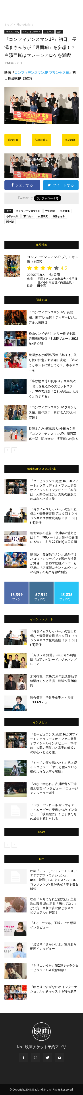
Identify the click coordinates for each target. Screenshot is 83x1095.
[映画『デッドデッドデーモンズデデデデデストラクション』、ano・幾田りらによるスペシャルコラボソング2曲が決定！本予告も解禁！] (15, 876)
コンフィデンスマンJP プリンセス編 (41, 72)
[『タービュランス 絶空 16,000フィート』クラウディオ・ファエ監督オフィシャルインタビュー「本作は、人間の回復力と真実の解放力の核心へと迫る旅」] (15, 486)
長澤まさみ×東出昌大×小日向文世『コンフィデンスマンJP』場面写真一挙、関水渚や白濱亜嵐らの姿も (53, 434)
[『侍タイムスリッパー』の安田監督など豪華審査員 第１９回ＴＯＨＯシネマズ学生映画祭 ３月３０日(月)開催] (15, 515)
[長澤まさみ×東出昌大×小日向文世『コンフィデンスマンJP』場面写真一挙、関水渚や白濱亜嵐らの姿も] (15, 433)
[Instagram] (35, 1057)
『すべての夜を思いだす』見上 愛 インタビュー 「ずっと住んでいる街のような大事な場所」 (53, 767)
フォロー (41, 583)
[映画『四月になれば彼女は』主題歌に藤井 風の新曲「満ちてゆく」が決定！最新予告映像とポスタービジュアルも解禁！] (15, 904)
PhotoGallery (25, 24)
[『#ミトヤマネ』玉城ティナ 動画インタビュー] (15, 928)
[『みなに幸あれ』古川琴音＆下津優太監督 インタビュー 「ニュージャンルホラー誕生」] (15, 789)
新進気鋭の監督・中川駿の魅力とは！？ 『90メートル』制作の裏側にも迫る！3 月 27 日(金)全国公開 (54, 537)
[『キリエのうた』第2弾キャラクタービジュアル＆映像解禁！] (15, 971)
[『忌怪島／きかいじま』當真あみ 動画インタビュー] (15, 950)
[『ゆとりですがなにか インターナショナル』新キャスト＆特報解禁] (15, 992)
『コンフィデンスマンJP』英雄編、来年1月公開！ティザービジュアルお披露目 (53, 317)
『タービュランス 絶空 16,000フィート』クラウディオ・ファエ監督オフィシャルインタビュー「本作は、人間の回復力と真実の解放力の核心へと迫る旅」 (54, 490)
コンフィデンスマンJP (28, 211)
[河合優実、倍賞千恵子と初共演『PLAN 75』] (15, 703)
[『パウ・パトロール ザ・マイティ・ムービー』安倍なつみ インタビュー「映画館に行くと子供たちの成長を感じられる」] (15, 811)
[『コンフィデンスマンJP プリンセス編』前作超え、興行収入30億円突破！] (15, 412)
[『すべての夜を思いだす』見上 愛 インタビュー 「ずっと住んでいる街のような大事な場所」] (15, 768)
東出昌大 (28, 216)
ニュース (48, 31)
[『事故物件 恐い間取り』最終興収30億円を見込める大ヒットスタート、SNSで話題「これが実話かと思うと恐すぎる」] (15, 386)
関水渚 (10, 221)
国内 (59, 31)
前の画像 (13, 139)
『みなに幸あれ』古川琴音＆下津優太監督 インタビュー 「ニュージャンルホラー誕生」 (54, 788)
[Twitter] (47, 1057)
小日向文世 (12, 216)
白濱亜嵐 (43, 216)
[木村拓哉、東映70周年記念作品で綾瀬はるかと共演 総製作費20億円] (15, 682)
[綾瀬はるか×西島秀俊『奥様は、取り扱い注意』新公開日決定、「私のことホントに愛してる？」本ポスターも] (15, 360)
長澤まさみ (59, 216)
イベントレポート (32, 31)
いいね (16, 583)
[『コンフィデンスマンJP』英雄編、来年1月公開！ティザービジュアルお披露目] (15, 317)
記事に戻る (41, 139)
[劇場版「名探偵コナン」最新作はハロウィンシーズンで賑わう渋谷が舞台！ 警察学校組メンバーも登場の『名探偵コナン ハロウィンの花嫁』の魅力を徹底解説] (15, 560)
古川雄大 (50, 211)
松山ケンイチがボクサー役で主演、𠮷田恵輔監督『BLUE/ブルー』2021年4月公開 (53, 339)
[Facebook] (23, 1057)
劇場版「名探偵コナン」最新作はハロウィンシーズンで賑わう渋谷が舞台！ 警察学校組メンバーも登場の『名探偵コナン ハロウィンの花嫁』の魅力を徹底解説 (53, 563)
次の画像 (70, 139)
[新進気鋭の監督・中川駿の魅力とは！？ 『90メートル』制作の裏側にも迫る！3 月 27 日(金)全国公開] (15, 538)
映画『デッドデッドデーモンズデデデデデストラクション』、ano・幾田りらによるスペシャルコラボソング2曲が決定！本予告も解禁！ (54, 879)
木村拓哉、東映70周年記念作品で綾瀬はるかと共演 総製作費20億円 (53, 681)
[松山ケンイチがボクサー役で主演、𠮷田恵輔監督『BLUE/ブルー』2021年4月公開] (15, 338)
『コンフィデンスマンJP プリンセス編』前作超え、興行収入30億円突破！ (53, 412)
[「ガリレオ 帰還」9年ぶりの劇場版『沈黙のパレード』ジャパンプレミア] (15, 660)
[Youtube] (59, 1057)
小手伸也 (65, 211)
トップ (8, 24)
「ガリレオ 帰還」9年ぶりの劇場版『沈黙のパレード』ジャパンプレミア (53, 659)
